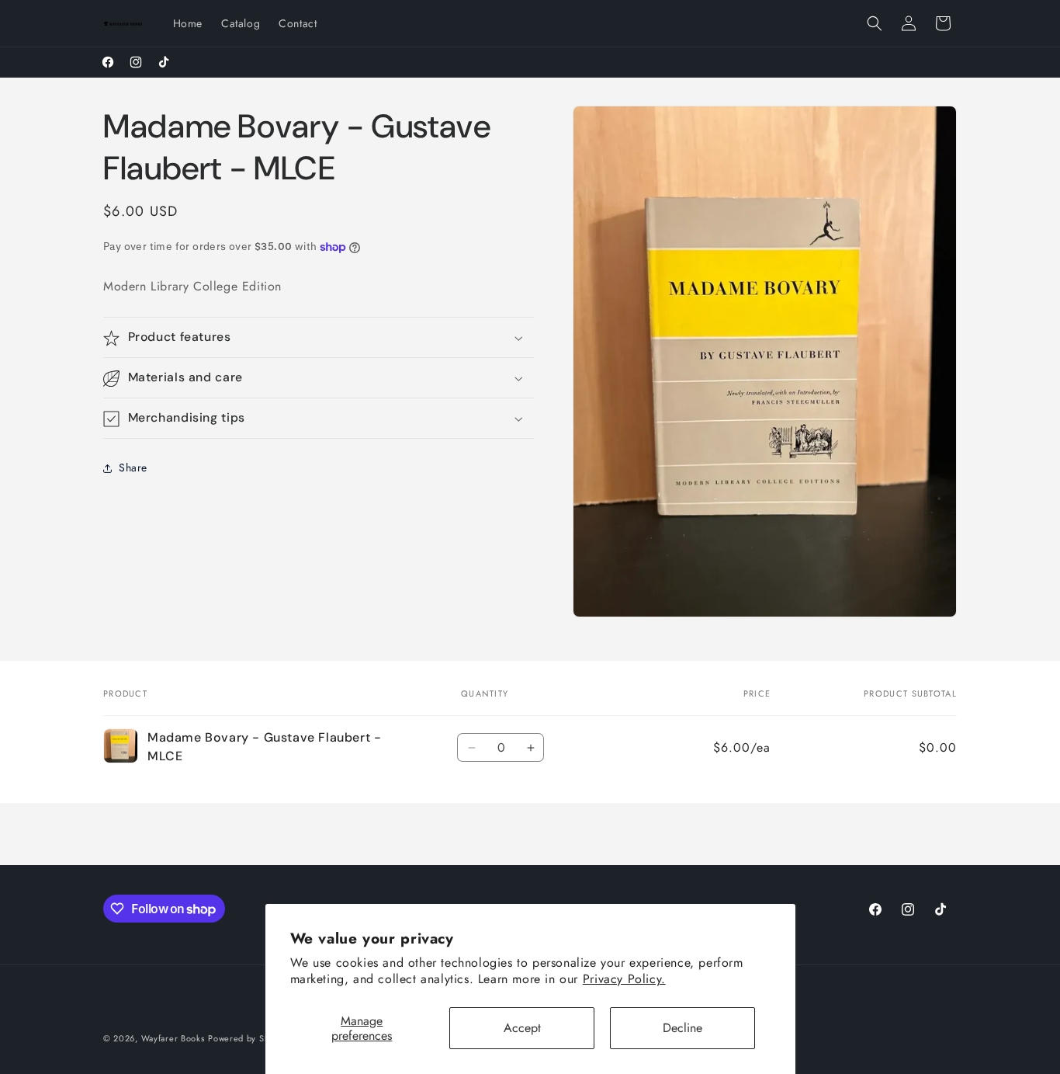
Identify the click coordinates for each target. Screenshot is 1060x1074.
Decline (682, 1028)
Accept (522, 1028)
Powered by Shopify (249, 1038)
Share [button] (133, 467)
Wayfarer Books (173, 1038)
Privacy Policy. (624, 979)
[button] (874, 23)
